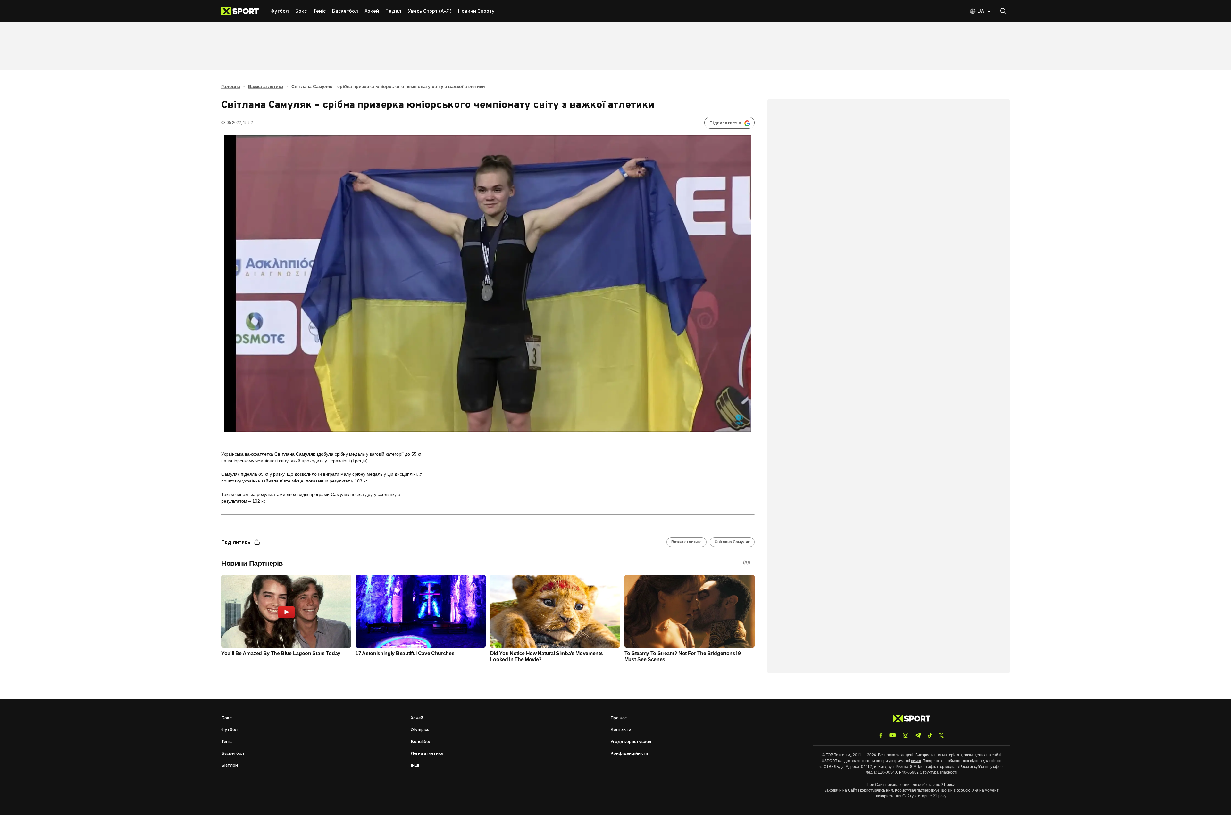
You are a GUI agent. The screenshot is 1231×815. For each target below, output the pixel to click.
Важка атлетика (265, 86)
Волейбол (421, 742)
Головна (230, 86)
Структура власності (938, 772)
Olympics (420, 730)
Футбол (229, 730)
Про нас (618, 718)
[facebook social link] (881, 735)
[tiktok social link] (929, 735)
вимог (916, 761)
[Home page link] (242, 11)
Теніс (226, 742)
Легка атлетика (427, 753)
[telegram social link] (918, 735)
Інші (415, 765)
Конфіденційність (629, 753)
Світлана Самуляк (732, 542)
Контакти (620, 730)
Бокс (226, 718)
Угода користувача (630, 742)
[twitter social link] (941, 735)
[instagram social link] (905, 735)
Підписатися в (725, 123)
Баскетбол (232, 753)
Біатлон (229, 765)
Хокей (417, 718)
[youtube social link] (892, 735)
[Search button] (1003, 11)
